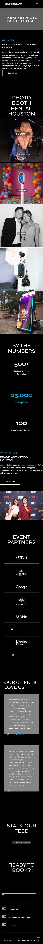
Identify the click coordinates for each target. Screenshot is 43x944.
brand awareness (29, 465)
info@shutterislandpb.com (20, 917)
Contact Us (12, 73)
